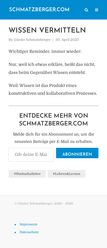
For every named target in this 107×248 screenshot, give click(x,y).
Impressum (28, 224)
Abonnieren (77, 154)
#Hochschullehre (27, 174)
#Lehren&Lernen (66, 174)
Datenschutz (29, 232)
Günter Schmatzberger (32, 40)
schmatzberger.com (39, 9)
